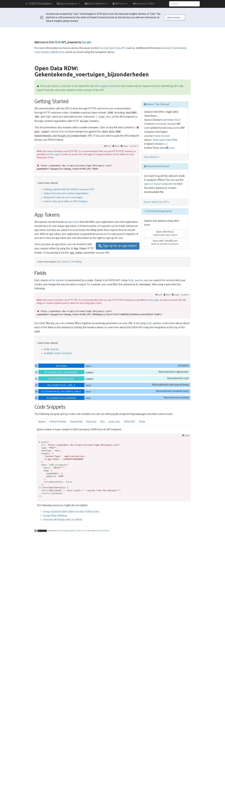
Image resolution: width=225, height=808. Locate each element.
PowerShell (76, 421)
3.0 (166, 144)
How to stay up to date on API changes (65, 201)
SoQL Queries (51, 349)
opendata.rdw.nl (171, 120)
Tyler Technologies (62, 531)
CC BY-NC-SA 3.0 (80, 531)
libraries (60, 52)
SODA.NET (129, 421)
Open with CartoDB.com (165, 242)
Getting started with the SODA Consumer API (69, 189)
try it (108, 146)
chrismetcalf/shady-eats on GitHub (62, 519)
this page (54, 154)
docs (116, 146)
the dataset (58, 280)
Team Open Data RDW (165, 140)
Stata (142, 421)
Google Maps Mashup (55, 515)
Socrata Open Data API (112, 48)
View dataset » (152, 157)
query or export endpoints (158, 184)
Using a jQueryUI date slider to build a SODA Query (71, 511)
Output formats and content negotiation (66, 193)
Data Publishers (97, 3)
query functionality (175, 48)
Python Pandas (57, 421)
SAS (102, 421)
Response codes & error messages (63, 197)
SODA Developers (40, 3)
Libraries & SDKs (145, 3)
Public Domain (162, 136)
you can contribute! (102, 531)
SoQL (149, 323)
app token (73, 222)
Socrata (86, 42)
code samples (42, 52)
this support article (105, 86)
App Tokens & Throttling (69, 262)
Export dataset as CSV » (156, 202)
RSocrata (91, 421)
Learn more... (174, 17)
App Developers (69, 3)
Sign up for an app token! (119, 246)
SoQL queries (135, 280)
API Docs (120, 3)
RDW (58, 42)
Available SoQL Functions (58, 353)
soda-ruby (114, 421)
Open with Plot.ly (165, 233)
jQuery (42, 421)
